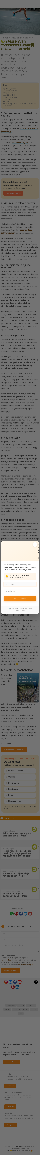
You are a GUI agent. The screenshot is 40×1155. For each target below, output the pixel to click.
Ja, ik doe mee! (20, 599)
